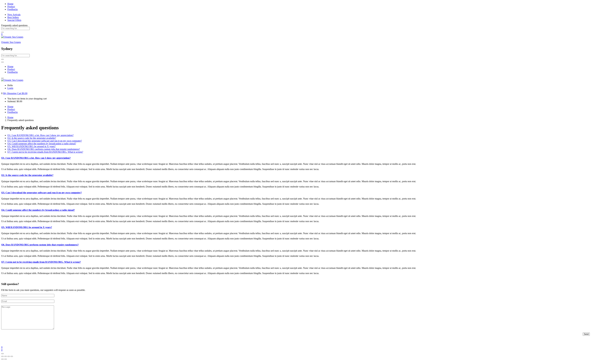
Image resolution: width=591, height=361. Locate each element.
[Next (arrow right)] (5, 359)
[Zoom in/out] (2, 356)
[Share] (8, 356)
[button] (15, 93)
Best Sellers (13, 17)
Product (11, 6)
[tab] (40, 135)
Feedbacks (12, 9)
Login (10, 88)
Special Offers (14, 20)
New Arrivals (13, 14)
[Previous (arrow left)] (2, 359)
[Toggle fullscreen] (5, 356)
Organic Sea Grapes (11, 42)
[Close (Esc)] (11, 356)
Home (10, 3)
